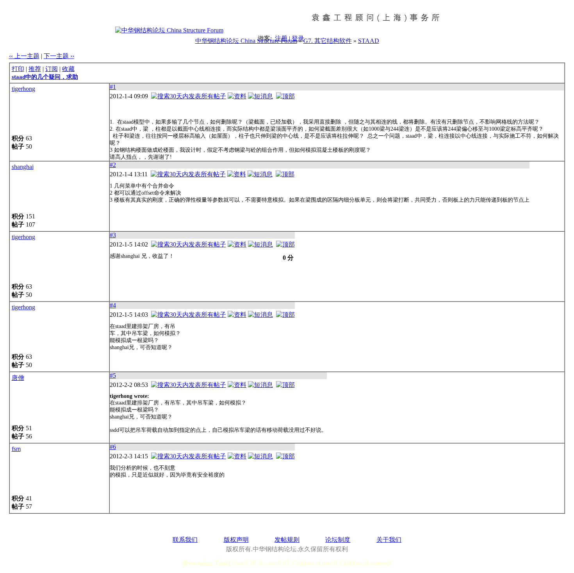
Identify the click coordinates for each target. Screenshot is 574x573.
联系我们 (185, 539)
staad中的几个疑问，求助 (45, 77)
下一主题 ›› (59, 56)
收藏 (68, 69)
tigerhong (23, 88)
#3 (113, 235)
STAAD (368, 40)
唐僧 (18, 377)
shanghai (23, 166)
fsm (16, 448)
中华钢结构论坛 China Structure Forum (246, 40)
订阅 (51, 69)
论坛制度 (337, 539)
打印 (18, 69)
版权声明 (236, 539)
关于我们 (388, 539)
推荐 (35, 69)
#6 (113, 446)
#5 (113, 375)
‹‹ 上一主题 (24, 56)
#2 (113, 164)
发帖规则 (287, 539)
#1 (113, 86)
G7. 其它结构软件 (327, 40)
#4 (113, 305)
